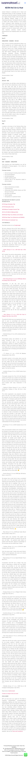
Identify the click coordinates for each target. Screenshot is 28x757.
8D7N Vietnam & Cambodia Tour (10, 220)
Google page (17, 225)
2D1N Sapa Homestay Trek (8, 204)
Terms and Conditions (17, 731)
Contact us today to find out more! (10, 693)
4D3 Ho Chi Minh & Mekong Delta (10, 212)
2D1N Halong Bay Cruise (8, 206)
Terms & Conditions (6, 751)
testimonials (12, 691)
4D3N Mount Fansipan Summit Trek (10, 209)
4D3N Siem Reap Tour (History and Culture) (12, 214)
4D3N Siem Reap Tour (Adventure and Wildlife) (13, 217)
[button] (25, 3)
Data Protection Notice (16, 751)
